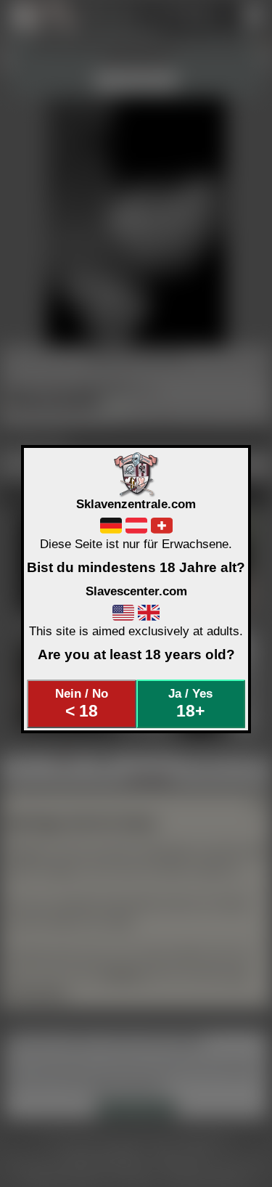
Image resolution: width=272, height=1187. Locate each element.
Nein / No (81, 703)
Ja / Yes (190, 703)
